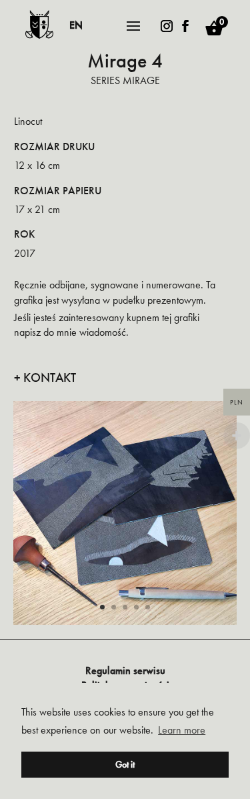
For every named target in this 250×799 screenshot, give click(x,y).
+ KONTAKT (45, 377)
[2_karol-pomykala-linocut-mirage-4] (125, 622)
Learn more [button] (181, 730)
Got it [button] (125, 764)
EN (76, 25)
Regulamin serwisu (125, 670)
